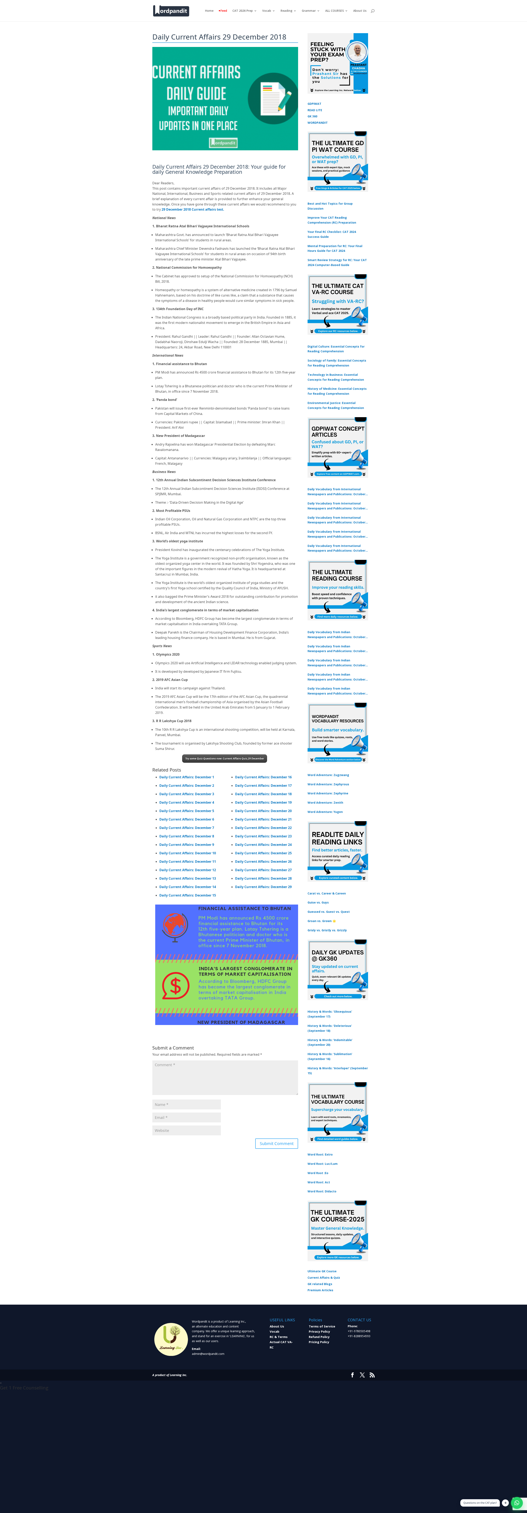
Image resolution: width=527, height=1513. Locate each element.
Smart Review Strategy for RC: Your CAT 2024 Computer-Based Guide (337, 262)
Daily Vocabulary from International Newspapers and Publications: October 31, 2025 (336, 492)
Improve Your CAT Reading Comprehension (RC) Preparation (332, 220)
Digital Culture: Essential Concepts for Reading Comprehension (336, 348)
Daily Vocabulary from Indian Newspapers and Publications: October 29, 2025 (336, 691)
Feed (223, 11)
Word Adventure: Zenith (325, 802)
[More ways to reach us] (505, 1502)
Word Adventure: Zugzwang (328, 775)
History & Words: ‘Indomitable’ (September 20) (330, 1042)
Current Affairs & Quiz (324, 1278)
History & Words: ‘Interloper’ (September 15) (338, 1070)
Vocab (266, 11)
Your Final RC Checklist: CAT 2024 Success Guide (332, 234)
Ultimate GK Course (322, 1271)
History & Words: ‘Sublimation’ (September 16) (330, 1056)
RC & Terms (279, 1337)
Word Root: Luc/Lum (323, 1164)
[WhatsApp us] (517, 1503)
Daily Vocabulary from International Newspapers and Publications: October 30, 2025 (336, 506)
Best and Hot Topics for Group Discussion (330, 206)
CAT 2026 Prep (242, 11)
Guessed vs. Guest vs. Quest (329, 912)
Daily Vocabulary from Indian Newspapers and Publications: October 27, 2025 (336, 677)
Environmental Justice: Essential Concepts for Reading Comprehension (336, 405)
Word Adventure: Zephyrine (328, 793)
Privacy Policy (319, 1331)
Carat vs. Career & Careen (327, 893)
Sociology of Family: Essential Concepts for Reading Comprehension (337, 362)
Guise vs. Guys (318, 902)
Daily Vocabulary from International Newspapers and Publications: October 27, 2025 (336, 534)
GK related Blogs (320, 1284)
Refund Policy (319, 1337)
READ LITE (315, 110)
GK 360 (312, 116)
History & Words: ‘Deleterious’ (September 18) (330, 1028)
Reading (286, 11)
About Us (359, 11)
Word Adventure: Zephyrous (328, 784)
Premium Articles (320, 1290)
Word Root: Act (319, 1182)
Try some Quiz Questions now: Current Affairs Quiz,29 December (224, 758)
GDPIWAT (314, 104)
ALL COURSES (334, 11)
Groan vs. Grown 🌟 (322, 921)
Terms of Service (322, 1326)
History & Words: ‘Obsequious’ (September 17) (330, 1014)
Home (209, 11)
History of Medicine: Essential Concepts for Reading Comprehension (337, 391)
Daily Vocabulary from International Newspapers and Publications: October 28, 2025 (336, 520)
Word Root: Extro (320, 1154)
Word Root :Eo (318, 1173)
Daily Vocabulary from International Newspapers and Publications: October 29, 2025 (336, 548)
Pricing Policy (319, 1342)
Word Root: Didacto (322, 1191)
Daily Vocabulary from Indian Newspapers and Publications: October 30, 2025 (336, 649)
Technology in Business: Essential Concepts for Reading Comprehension (336, 377)
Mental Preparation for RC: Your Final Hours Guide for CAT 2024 (335, 248)
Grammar (309, 11)
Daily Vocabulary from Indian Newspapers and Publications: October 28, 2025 (336, 663)
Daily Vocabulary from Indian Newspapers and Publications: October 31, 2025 (336, 635)
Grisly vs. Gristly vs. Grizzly (327, 930)
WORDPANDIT (318, 123)
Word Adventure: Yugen (325, 812)
